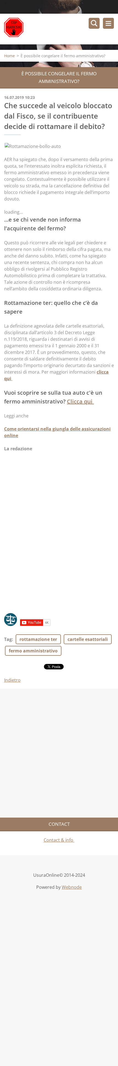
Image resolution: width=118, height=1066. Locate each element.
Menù (108, 23)
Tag (8, 639)
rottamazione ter (38, 639)
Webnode (72, 887)
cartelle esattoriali (88, 639)
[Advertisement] (59, 539)
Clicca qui (80, 401)
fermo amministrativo (33, 651)
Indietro (12, 680)
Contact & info (59, 840)
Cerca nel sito (94, 23)
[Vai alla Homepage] (61, 29)
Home (9, 55)
